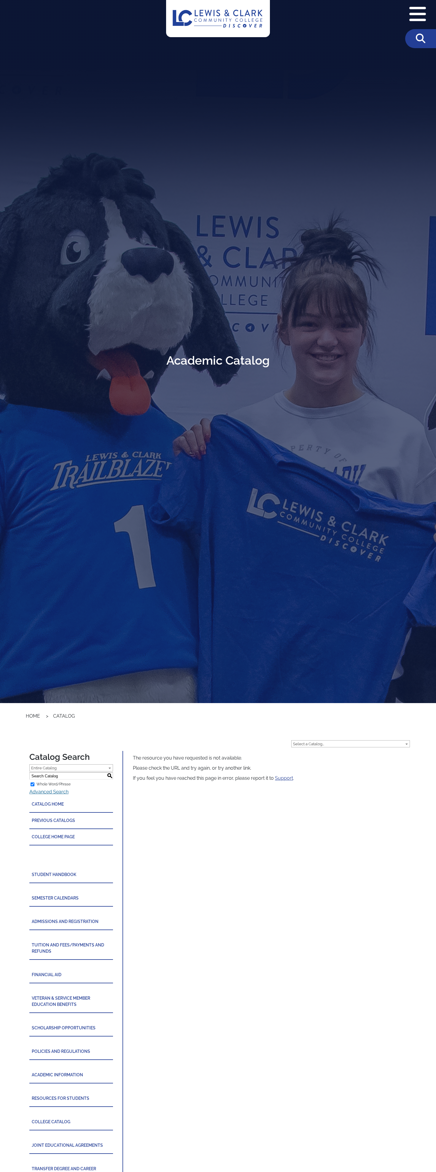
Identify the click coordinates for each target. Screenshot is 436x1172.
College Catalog (51, 1121)
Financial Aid (46, 974)
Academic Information (57, 1074)
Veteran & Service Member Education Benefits (61, 1001)
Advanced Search (49, 792)
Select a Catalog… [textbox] (308, 744)
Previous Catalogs (53, 820)
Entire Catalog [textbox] (44, 768)
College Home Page (53, 836)
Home (33, 716)
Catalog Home (48, 804)
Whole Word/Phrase (53, 784)
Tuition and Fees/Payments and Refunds (68, 948)
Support (284, 778)
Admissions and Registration (65, 921)
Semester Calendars (55, 898)
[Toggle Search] (420, 38)
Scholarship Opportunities (64, 1028)
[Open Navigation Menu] (417, 14)
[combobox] (350, 743)
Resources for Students (60, 1098)
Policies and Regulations (61, 1051)
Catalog (64, 716)
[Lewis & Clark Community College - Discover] (218, 18)
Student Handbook (54, 874)
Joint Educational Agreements (67, 1145)
